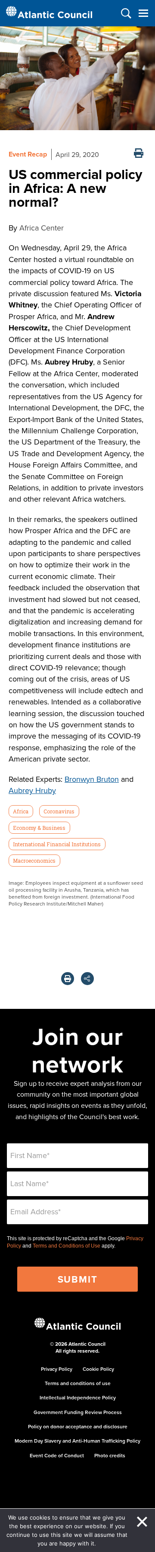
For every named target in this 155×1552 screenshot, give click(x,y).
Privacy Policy (56, 1369)
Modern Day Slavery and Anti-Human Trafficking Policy (77, 1440)
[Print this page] (138, 154)
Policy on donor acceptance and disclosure (77, 1426)
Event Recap (28, 154)
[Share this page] (87, 978)
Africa (20, 811)
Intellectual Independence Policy (78, 1397)
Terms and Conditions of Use (66, 1246)
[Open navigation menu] (143, 13)
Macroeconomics (34, 860)
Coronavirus (58, 811)
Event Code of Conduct (57, 1455)
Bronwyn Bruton (92, 779)
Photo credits (109, 1455)
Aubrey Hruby (32, 790)
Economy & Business (39, 827)
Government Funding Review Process (78, 1412)
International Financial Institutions (57, 844)
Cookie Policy (98, 1369)
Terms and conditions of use (78, 1383)
